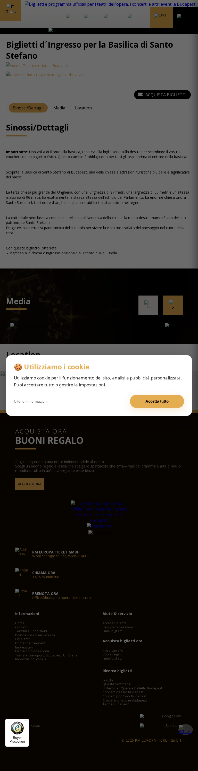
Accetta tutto (157, 401)
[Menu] (26, 722)
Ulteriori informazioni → (33, 401)
